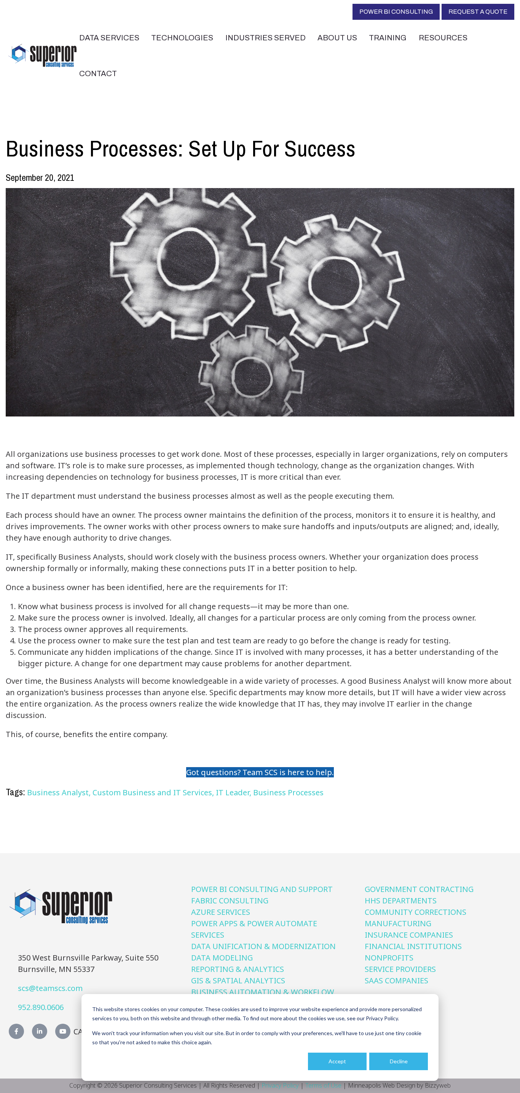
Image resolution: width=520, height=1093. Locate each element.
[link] (42, 54)
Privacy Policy (280, 1085)
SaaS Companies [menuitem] (396, 980)
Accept (337, 1061)
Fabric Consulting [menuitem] (229, 900)
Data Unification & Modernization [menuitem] (263, 946)
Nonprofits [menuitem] (389, 958)
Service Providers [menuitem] (400, 969)
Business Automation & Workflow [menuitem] (262, 992)
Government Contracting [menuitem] (419, 889)
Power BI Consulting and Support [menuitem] (262, 889)
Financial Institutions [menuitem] (413, 946)
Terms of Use (323, 1085)
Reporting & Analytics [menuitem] (237, 969)
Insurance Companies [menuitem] (409, 935)
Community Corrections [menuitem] (415, 912)
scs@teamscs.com (50, 988)
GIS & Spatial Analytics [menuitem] (238, 980)
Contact (98, 73)
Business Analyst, (60, 792)
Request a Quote (477, 11)
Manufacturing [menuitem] (398, 923)
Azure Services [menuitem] (220, 912)
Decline (399, 1061)
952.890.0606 (41, 1007)
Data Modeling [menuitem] (222, 958)
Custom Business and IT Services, (154, 792)
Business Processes (288, 792)
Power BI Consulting (396, 11)
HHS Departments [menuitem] (401, 900)
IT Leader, (234, 792)
